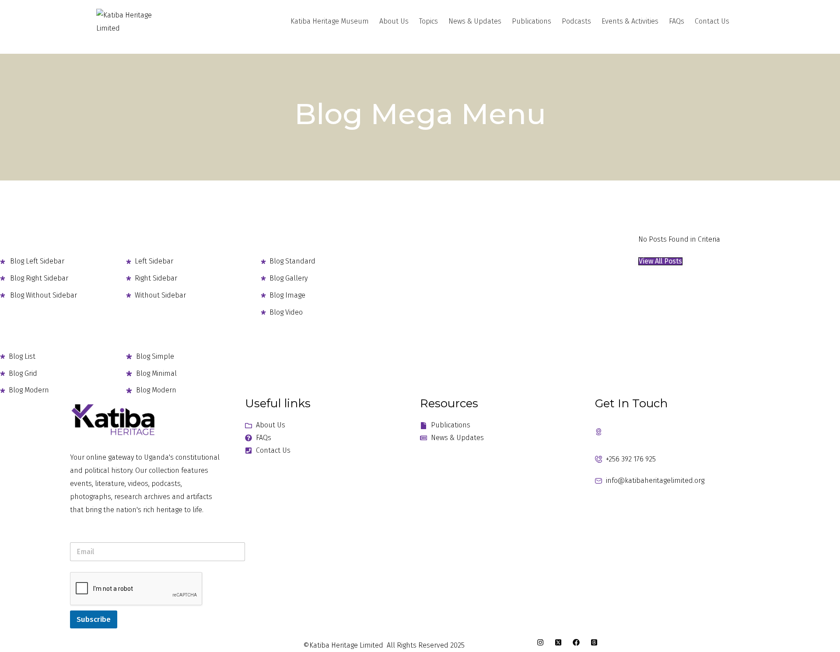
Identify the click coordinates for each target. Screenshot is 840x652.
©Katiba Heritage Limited (343, 645)
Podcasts (576, 21)
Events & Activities (630, 21)
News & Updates (474, 21)
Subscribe (94, 619)
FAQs (676, 21)
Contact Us (712, 21)
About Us (394, 21)
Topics (428, 21)
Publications (531, 21)
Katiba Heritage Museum (329, 21)
